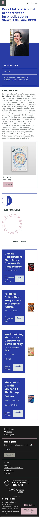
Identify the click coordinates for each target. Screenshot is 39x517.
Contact (7, 465)
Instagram (10, 435)
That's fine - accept (30, 511)
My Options (30, 505)
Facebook (10, 429)
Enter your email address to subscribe (18, 445)
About (6, 462)
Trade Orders (9, 471)
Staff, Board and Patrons (13, 468)
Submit (9, 455)
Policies (7, 473)
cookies (16, 511)
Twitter (9, 432)
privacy (8, 511)
